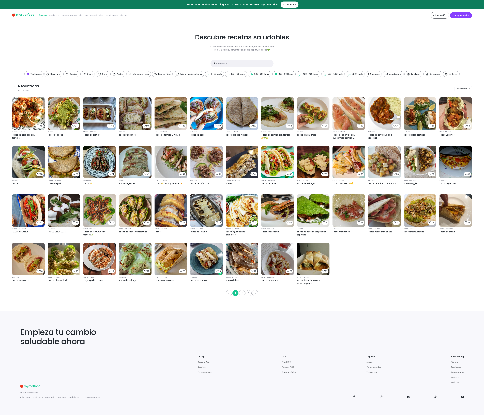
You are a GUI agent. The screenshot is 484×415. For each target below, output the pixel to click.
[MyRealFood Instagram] (381, 397)
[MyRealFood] (23, 15)
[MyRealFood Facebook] (354, 397)
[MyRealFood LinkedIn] (408, 397)
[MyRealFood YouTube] (462, 397)
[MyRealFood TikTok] (435, 397)
